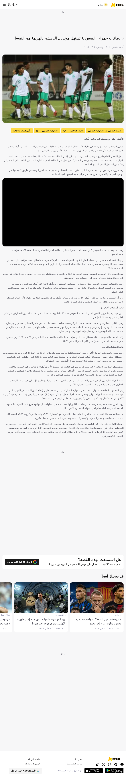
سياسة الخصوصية (75, 763)
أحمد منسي (118, 47)
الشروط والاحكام (32, 763)
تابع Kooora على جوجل (19, 562)
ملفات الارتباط (33, 759)
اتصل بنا (79, 759)
